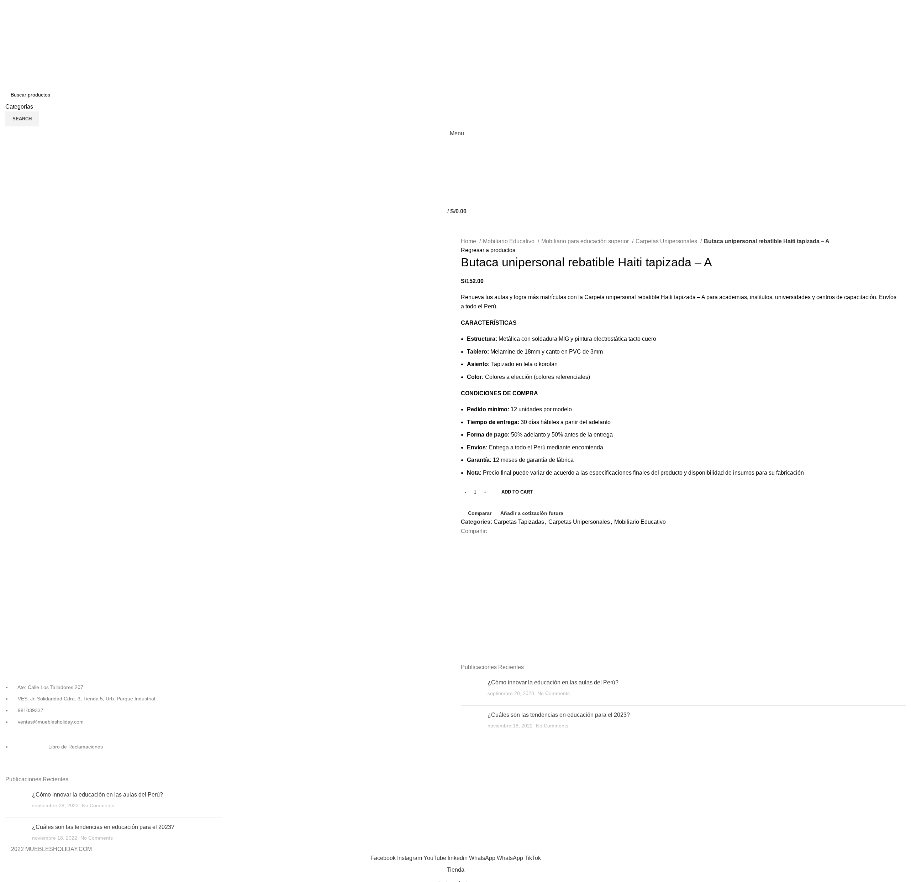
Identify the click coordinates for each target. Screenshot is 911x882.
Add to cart (517, 492)
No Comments (98, 805)
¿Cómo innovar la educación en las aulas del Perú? (97, 795)
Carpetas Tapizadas (519, 522)
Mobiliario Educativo (509, 241)
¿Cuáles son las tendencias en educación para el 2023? (103, 827)
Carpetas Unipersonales (667, 241)
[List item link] (113, 727)
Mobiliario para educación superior (585, 241)
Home (469, 241)
